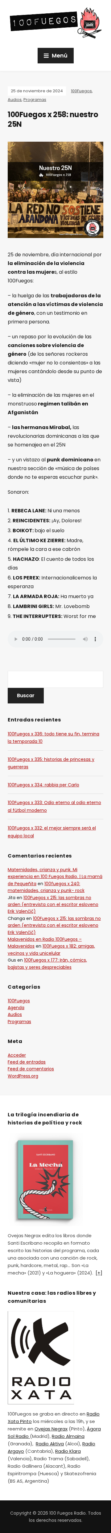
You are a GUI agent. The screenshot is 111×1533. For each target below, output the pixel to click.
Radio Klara (68, 1451)
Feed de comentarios (31, 1069)
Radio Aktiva (50, 1443)
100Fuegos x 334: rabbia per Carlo (43, 785)
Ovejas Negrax (51, 1428)
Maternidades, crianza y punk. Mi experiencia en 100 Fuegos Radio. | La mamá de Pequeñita (55, 877)
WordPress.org (23, 1076)
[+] (99, 1273)
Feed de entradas (27, 1062)
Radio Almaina (68, 1436)
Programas (34, 100)
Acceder (17, 1055)
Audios (15, 100)
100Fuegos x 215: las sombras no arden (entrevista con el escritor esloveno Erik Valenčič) (53, 905)
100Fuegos (81, 91)
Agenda (16, 1007)
